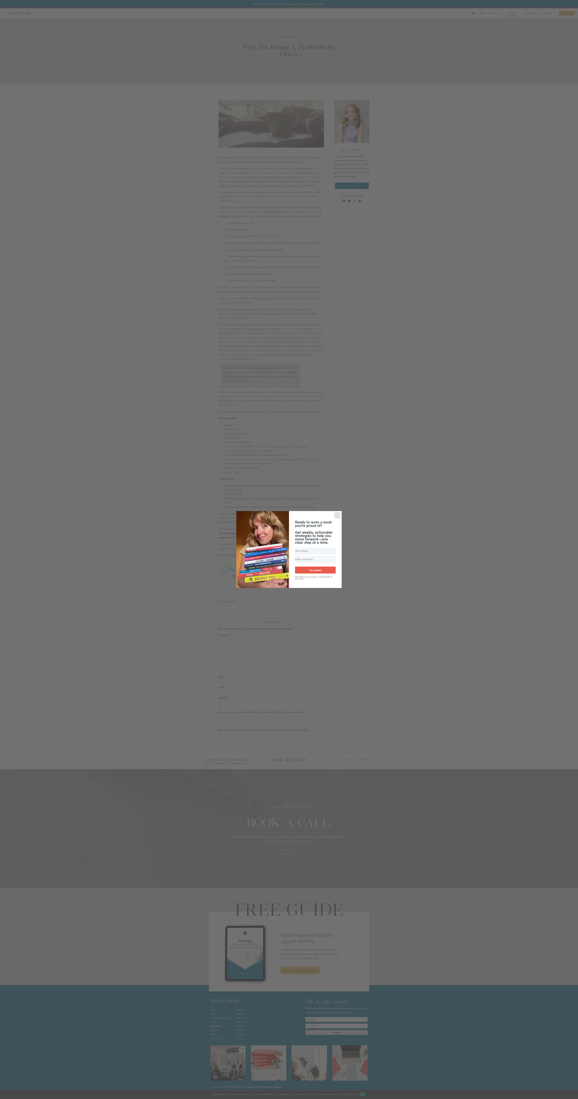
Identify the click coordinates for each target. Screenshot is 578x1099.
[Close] (337, 515)
